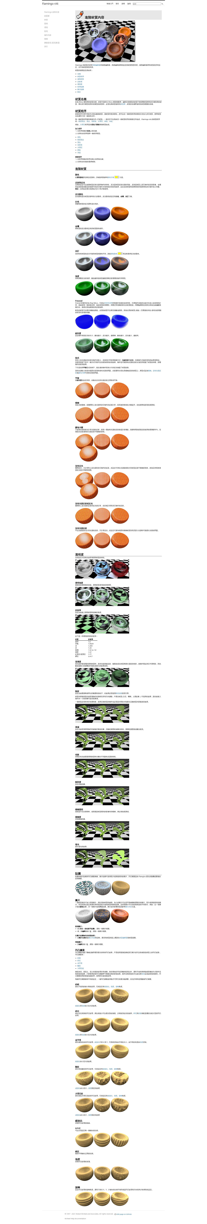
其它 (46, 46)
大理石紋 (80, 968)
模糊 (149, 371)
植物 (46, 39)
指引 (117, 3)
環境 (46, 27)
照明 (46, 23)
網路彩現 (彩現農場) (52, 43)
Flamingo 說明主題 (51, 12)
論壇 (129, 3)
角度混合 (81, 121)
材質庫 (46, 16)
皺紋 (79, 966)
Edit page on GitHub (124, 1214)
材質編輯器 (123, 938)
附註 (79, 92)
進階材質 (80, 79)
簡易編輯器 (96, 65)
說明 (123, 3)
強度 (112, 986)
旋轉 (117, 986)
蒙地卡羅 (81, 373)
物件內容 (47, 35)
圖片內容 (128, 907)
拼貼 (106, 121)
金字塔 (79, 963)
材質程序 (80, 76)
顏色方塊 (111, 177)
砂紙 (79, 958)
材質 (46, 20)
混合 (88, 121)
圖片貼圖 (80, 89)
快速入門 (110, 3)
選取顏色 (114, 253)
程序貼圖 (80, 87)
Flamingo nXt (50, 3)
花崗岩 (93, 121)
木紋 (110, 121)
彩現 (46, 31)
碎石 (79, 960)
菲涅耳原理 (108, 303)
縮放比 (106, 986)
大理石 (100, 121)
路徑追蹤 (119, 693)
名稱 (79, 74)
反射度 (79, 81)
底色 (79, 137)
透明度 (79, 84)
